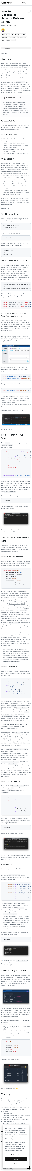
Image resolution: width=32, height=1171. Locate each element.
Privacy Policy (9, 1139)
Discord (14, 1107)
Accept (16, 1159)
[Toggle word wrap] (27, 283)
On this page (5, 48)
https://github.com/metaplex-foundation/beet (16, 1119)
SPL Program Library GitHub (17, 604)
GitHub (22, 110)
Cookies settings (16, 1154)
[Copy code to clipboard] (29, 224)
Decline (16, 1164)
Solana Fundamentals (20, 143)
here (25, 339)
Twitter (3, 1109)
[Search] (24, 2)
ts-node (20, 153)
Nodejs (5, 149)
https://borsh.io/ (7, 1113)
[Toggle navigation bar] (29, 2)
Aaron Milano (9, 30)
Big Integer (25, 659)
